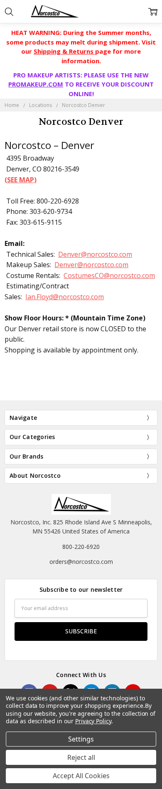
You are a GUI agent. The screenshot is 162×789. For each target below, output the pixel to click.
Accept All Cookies (81, 775)
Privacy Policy (93, 721)
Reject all (81, 757)
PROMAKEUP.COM (35, 84)
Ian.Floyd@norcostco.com (64, 296)
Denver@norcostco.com (95, 254)
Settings (81, 739)
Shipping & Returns (64, 51)
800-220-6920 (81, 547)
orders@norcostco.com (81, 562)
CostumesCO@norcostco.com (109, 275)
